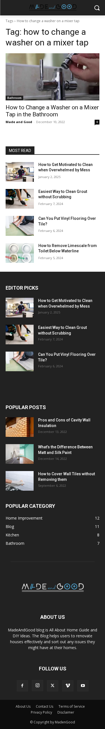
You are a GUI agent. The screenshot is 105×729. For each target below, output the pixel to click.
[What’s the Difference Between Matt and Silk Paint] (20, 454)
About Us (23, 706)
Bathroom (14, 98)
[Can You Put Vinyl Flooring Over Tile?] (20, 226)
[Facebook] (22, 685)
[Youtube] (82, 685)
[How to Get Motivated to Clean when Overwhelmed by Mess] (20, 172)
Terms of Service (72, 706)
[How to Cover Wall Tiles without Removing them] (20, 481)
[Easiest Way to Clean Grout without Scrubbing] (20, 199)
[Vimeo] (67, 685)
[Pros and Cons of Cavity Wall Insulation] (20, 427)
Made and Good (19, 122)
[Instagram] (37, 685)
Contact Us (44, 706)
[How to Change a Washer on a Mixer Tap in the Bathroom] (52, 76)
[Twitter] (52, 685)
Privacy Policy (41, 712)
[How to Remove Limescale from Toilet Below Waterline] (20, 253)
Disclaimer (65, 712)
